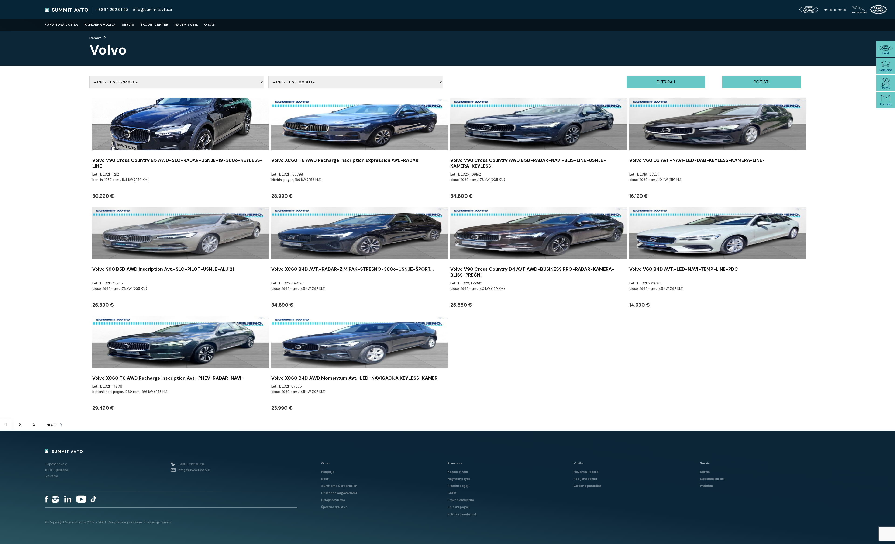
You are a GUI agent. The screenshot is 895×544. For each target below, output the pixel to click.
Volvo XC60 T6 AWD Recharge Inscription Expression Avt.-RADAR (344, 160)
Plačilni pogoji (458, 486)
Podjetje (327, 472)
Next (51, 425)
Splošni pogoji (459, 507)
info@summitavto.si (152, 9)
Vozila (578, 463)
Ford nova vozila (61, 25)
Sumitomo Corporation (339, 486)
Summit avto (70, 10)
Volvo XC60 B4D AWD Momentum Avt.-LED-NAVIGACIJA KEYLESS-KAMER (354, 378)
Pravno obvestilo (461, 500)
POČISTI (761, 82)
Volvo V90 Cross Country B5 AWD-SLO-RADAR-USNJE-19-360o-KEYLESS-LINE (177, 163)
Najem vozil (186, 25)
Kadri (325, 479)
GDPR (452, 493)
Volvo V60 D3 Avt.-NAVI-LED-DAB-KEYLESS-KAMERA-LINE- (697, 160)
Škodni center (154, 25)
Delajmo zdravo (333, 500)
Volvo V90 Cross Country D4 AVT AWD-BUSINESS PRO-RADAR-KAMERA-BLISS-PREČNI (532, 272)
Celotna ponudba (587, 486)
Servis (128, 25)
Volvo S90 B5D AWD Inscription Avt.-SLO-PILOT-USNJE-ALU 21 (163, 269)
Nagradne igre (459, 479)
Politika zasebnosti (462, 514)
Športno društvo (334, 507)
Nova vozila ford (586, 472)
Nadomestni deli (713, 479)
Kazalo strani (458, 472)
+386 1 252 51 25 (112, 9)
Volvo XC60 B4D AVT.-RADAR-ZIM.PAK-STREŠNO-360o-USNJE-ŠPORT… (352, 269)
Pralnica (706, 486)
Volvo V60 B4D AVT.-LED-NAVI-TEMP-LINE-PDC (683, 269)
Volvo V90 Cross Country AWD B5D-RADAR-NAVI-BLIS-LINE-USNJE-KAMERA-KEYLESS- (528, 163)
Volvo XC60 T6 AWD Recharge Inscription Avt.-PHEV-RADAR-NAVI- (168, 378)
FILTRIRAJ (666, 82)
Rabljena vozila (100, 25)
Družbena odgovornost (339, 493)
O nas (209, 25)
